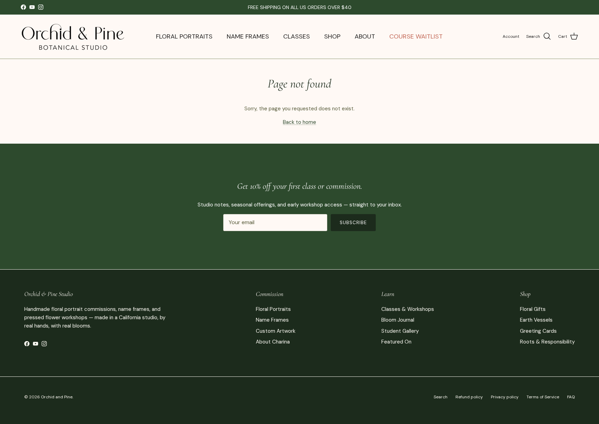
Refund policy (469, 397)
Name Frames (272, 319)
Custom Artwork (275, 331)
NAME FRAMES (248, 36)
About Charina (273, 341)
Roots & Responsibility (547, 341)
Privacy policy (505, 397)
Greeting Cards (538, 331)
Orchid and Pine (56, 397)
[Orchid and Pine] (73, 37)
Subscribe (353, 223)
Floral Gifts (533, 309)
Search (441, 397)
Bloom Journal (397, 319)
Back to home (299, 122)
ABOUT (365, 36)
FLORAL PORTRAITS (184, 36)
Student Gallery (400, 331)
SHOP (332, 36)
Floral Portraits (273, 309)
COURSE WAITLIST (416, 36)
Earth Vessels (536, 319)
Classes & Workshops (407, 309)
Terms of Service (543, 397)
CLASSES (296, 36)
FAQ (571, 397)
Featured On (396, 341)
